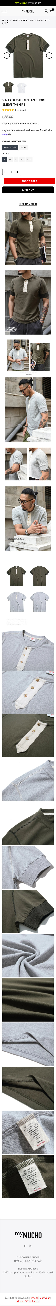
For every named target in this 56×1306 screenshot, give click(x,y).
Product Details (28, 204)
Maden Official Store (28, 1301)
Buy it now (28, 189)
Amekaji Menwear (40, 1298)
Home (5, 20)
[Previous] (7, 55)
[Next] (49, 55)
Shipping (7, 123)
